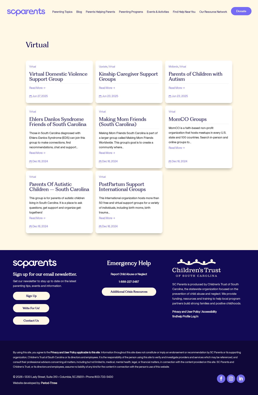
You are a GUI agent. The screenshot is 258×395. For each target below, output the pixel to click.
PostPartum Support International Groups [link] (122, 186)
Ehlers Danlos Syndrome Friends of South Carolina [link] (57, 121)
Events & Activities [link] (158, 11)
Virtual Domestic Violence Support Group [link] (58, 76)
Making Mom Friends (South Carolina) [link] (122, 121)
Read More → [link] (37, 88)
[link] (25, 12)
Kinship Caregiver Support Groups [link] (128, 76)
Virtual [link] (32, 66)
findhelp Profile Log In (185, 316)
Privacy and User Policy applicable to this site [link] (75, 352)
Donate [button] (241, 11)
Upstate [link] (103, 66)
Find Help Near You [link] (184, 11)
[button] (254, 369)
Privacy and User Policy (186, 311)
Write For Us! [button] (31, 308)
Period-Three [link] (49, 383)
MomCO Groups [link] (188, 119)
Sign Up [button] (31, 296)
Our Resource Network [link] (213, 11)
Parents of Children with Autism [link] (195, 76)
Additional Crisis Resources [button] (129, 291)
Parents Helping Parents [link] (100, 11)
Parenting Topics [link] (62, 11)
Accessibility (209, 311)
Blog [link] (79, 11)
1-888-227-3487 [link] (129, 281)
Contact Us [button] (31, 320)
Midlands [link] (173, 66)
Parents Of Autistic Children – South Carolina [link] (59, 186)
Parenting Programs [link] (131, 11)
